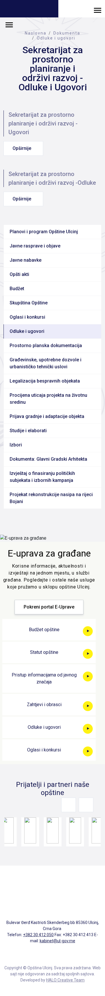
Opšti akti (19, 274)
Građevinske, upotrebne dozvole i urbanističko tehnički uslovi (45, 363)
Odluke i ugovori (56, 38)
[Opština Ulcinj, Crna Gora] (29, 9)
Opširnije (22, 148)
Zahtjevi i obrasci (44, 704)
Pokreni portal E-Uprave (49, 607)
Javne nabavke (25, 260)
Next (86, 805)
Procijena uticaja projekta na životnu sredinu (48, 398)
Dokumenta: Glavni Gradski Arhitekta (48, 459)
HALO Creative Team (65, 980)
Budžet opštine (44, 629)
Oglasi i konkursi (27, 317)
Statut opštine (44, 652)
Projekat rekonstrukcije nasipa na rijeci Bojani (51, 498)
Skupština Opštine (29, 303)
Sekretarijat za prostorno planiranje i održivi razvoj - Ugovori (43, 123)
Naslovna (35, 33)
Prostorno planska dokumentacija (46, 345)
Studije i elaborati (28, 430)
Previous (68, 805)
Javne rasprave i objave (35, 246)
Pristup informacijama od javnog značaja (44, 678)
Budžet (17, 288)
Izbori (16, 445)
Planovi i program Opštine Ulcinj (44, 231)
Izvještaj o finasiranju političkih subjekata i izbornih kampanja (42, 477)
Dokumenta (66, 33)
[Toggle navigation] (97, 10)
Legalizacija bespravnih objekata (45, 381)
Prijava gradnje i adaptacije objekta (47, 416)
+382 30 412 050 (38, 934)
